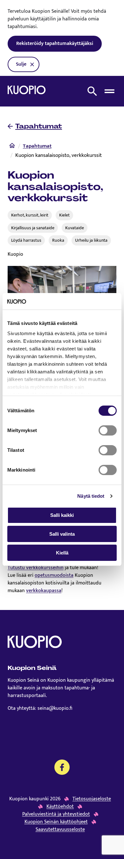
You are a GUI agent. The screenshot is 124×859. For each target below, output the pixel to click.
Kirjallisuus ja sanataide (32, 227)
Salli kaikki (62, 515)
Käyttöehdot (60, 807)
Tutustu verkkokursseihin (36, 567)
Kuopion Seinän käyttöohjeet (56, 822)
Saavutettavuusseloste (60, 829)
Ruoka (58, 240)
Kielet (64, 215)
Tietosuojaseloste (91, 799)
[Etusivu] (12, 147)
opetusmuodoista (54, 575)
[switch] (108, 430)
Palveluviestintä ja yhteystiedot (56, 814)
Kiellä (62, 552)
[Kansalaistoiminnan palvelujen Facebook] (62, 767)
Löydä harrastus (26, 240)
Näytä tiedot (90, 496)
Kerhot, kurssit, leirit (29, 215)
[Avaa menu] (109, 91)
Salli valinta (62, 534)
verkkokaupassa (43, 590)
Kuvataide (74, 227)
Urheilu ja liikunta (91, 240)
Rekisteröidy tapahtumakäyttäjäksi (54, 43)
